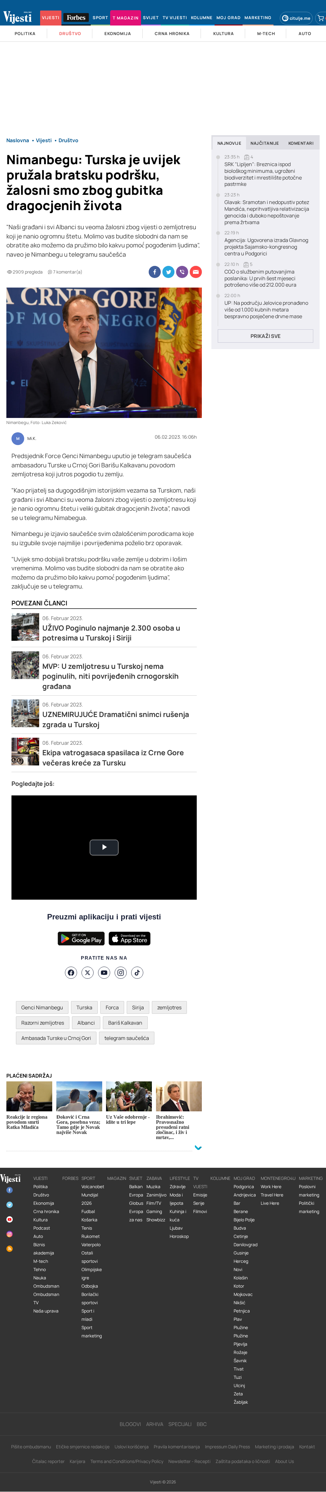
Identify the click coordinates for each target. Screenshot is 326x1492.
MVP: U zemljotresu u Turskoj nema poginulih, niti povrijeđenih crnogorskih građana (110, 676)
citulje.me (300, 18)
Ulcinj (239, 1385)
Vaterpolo (91, 1244)
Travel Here (272, 1195)
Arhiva (154, 1424)
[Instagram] (121, 973)
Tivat (239, 1369)
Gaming (154, 1211)
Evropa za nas (136, 1216)
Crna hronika (46, 1211)
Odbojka (90, 1286)
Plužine (241, 1327)
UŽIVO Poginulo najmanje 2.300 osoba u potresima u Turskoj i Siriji (111, 633)
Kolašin (241, 1278)
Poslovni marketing (309, 1191)
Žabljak (241, 1402)
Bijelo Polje (244, 1220)
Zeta (238, 1394)
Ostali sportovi (90, 1257)
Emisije (200, 1195)
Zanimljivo (156, 1195)
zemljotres (169, 1007)
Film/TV (153, 1203)
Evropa (136, 1195)
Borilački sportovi (90, 1298)
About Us (284, 1461)
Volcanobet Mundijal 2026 (93, 1195)
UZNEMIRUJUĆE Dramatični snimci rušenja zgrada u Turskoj (115, 719)
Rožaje (240, 1352)
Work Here (271, 1186)
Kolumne (220, 1178)
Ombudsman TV (46, 1298)
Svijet (135, 1178)
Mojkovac (243, 1294)
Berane (241, 1211)
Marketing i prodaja (274, 1447)
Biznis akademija (43, 1249)
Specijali (180, 1424)
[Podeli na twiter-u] (168, 272)
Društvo (41, 1195)
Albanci (86, 1022)
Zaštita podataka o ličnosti (243, 1461)
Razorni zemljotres (42, 1022)
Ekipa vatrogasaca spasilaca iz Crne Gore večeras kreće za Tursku (113, 758)
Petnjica (242, 1311)
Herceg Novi (241, 1265)
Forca (112, 1007)
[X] (88, 973)
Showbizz (155, 1220)
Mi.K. (31, 438)
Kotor (239, 1286)
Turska (84, 1007)
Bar (237, 1203)
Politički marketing (309, 1207)
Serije (198, 1203)
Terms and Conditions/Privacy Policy (126, 1461)
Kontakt (307, 1447)
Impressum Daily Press (227, 1447)
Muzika (153, 1186)
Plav (238, 1319)
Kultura (40, 1220)
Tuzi (238, 1377)
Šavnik (240, 1361)
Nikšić (239, 1303)
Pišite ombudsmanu (31, 1447)
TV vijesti (200, 1182)
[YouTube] (104, 973)
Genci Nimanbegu (42, 1007)
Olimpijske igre (92, 1274)
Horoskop (179, 1236)
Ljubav (176, 1228)
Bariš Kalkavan (125, 1022)
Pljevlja (240, 1344)
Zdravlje (178, 1186)
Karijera (77, 1461)
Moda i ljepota (176, 1199)
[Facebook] (71, 973)
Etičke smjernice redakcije (83, 1447)
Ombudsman (46, 1286)
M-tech (40, 1261)
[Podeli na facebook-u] (155, 272)
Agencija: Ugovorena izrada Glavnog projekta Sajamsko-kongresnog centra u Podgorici (266, 247)
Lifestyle (180, 1178)
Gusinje (241, 1253)
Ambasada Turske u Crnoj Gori (56, 1038)
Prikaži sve (265, 336)
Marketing (311, 1178)
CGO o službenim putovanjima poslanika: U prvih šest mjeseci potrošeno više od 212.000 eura (260, 278)
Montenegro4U (278, 1178)
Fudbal (88, 1211)
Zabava (154, 1178)
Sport (88, 1178)
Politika (40, 1186)
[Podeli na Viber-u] (182, 272)
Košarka (89, 1220)
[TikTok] (137, 973)
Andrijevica (245, 1195)
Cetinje (241, 1236)
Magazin (116, 1178)
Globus (136, 1203)
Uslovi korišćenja (132, 1447)
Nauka (39, 1278)
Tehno (39, 1269)
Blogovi (130, 1424)
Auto (38, 1236)
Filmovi (200, 1211)
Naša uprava (46, 1311)
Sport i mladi (88, 1315)
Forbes (70, 1178)
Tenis (87, 1228)
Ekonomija (43, 1203)
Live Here (270, 1203)
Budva (240, 1228)
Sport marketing (92, 1332)
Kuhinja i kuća (178, 1216)
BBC (202, 1424)
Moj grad (244, 1178)
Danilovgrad (246, 1244)
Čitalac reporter (48, 1461)
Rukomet (91, 1236)
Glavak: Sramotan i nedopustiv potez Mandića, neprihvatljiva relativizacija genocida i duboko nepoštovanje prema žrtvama (266, 212)
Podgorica (244, 1186)
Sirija (138, 1007)
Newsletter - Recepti (189, 1461)
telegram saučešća (126, 1038)
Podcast (41, 1228)
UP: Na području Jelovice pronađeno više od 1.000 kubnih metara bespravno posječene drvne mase (266, 309)
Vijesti (40, 1178)
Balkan (136, 1186)
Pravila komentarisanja (177, 1447)
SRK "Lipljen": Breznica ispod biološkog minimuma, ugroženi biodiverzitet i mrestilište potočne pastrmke (263, 174)
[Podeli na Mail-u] (196, 272)
